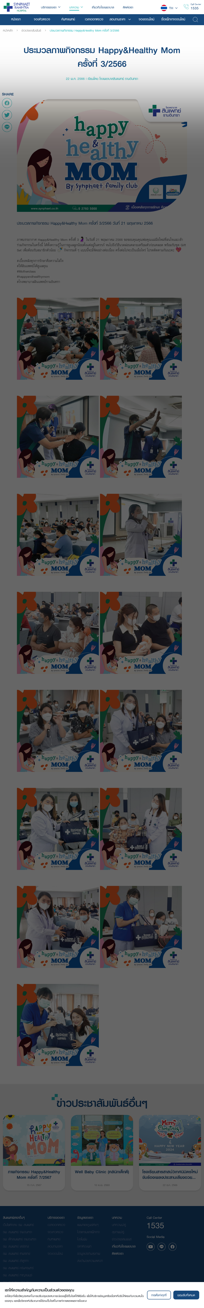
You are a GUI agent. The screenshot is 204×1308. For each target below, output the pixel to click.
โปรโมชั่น (82, 1239)
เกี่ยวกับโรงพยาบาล (123, 1246)
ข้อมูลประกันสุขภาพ (88, 1253)
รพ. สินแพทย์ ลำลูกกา (15, 1260)
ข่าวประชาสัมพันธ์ (31, 30)
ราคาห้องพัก (84, 1246)
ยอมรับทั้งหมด (186, 1295)
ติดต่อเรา (118, 1253)
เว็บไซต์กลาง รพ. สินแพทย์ (18, 1225)
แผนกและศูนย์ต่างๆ (87, 1225)
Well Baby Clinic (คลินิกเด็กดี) (102, 1171)
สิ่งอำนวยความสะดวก (90, 1260)
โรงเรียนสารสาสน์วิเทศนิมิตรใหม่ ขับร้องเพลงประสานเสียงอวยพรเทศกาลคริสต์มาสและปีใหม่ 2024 (170, 1174)
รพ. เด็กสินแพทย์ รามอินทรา (19, 1239)
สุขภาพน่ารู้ (118, 1232)
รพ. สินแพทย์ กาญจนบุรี (17, 1275)
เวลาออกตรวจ (56, 1225)
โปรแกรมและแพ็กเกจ (88, 1232)
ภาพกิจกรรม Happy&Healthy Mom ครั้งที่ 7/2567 (34, 1174)
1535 (195, 8)
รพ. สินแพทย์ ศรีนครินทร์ (18, 1268)
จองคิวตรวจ (55, 1232)
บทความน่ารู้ (119, 1225)
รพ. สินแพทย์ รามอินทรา (17, 1232)
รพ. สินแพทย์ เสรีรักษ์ (16, 1246)
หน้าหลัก (8, 30)
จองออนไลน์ (55, 1253)
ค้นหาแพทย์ (54, 1239)
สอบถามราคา (55, 1246)
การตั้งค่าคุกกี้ (159, 1295)
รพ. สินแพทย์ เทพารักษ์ (16, 1253)
